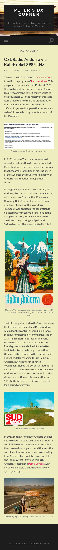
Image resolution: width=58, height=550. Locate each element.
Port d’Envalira (36, 463)
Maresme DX (43, 77)
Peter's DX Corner (29, 12)
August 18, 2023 (13, 70)
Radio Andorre (39, 81)
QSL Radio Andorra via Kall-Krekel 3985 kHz (25, 62)
